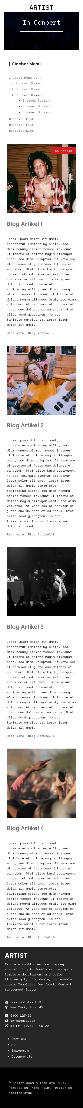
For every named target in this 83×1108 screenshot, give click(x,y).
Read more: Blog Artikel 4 (31, 937)
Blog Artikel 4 (25, 828)
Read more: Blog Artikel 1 (31, 333)
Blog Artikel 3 (25, 627)
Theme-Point (40, 1087)
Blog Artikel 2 (25, 425)
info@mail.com (22, 1020)
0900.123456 (20, 1015)
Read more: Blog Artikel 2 (31, 534)
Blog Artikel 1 (24, 224)
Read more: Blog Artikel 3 (31, 736)
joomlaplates (20, 1092)
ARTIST (41, 7)
